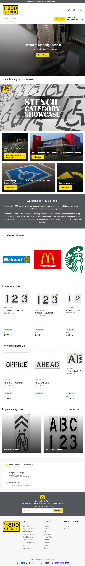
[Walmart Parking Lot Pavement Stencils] (16, 259)
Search (61, 19)
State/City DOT (28, 540)
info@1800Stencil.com (75, 20)
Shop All (26, 526)
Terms (66, 526)
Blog (24, 545)
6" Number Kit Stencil (75, 310)
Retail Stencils (28, 537)
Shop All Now (42, 55)
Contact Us (47, 529)
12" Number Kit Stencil (13, 311)
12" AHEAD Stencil (42, 383)
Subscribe (57, 511)
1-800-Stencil (8, 308)
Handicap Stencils (29, 534)
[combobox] (34, 19)
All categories (75, 409)
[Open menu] (80, 10)
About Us (47, 526)
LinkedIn (46, 548)
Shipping (46, 542)
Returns (46, 540)
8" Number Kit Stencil (44, 313)
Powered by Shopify (49, 560)
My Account (27, 548)
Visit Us (46, 545)
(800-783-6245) (19, 477)
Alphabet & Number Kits (31, 529)
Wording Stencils (29, 542)
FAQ (45, 532)
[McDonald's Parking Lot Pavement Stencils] (47, 259)
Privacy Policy (48, 537)
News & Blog (48, 534)
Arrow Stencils (28, 532)
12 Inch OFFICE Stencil (13, 383)
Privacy (66, 529)
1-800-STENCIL (72, 18)
